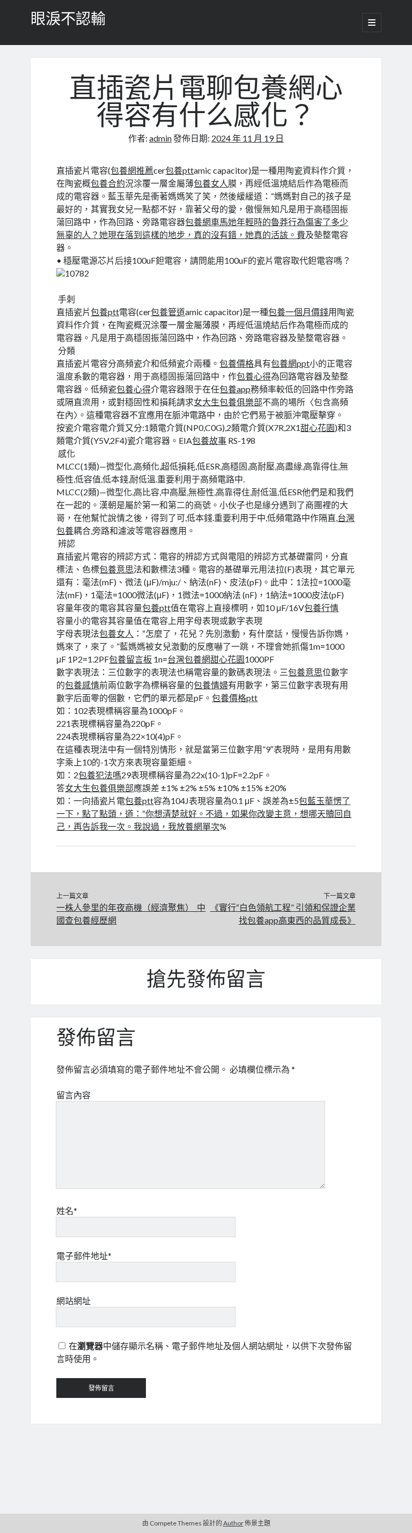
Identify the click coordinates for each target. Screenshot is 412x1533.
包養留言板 (130, 659)
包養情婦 (211, 685)
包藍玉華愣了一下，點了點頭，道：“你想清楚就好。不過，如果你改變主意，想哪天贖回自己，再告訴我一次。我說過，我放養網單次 (203, 813)
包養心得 (254, 376)
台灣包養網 (188, 659)
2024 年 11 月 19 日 (247, 138)
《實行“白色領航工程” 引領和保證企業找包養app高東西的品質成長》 (283, 913)
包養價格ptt (235, 698)
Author (233, 1523)
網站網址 (73, 1301)
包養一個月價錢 (298, 312)
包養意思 (116, 569)
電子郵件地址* (84, 1256)
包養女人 (211, 183)
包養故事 (209, 440)
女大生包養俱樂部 (228, 402)
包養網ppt (290, 363)
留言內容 (73, 1095)
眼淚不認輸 (68, 20)
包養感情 (82, 685)
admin (160, 138)
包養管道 (168, 312)
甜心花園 (317, 427)
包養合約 (108, 183)
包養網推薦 (132, 170)
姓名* (66, 1210)
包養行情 (321, 607)
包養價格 (236, 363)
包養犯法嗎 (99, 775)
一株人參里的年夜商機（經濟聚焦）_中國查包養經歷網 (130, 913)
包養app (235, 389)
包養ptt (179, 170)
